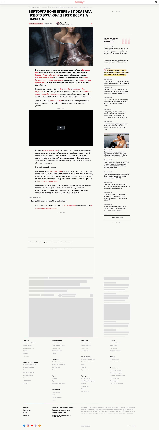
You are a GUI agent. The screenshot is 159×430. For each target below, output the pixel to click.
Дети (53, 400)
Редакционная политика (61, 410)
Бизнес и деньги (85, 342)
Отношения (56, 389)
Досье (25, 350)
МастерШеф (113, 348)
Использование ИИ (59, 412)
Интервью (26, 356)
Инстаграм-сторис (50, 150)
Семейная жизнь (57, 397)
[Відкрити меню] (3, 2)
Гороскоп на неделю (116, 373)
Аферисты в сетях (115, 350)
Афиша (112, 357)
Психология (84, 348)
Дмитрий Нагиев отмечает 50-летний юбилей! (49, 201)
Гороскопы (114, 368)
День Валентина (86, 378)
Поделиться (91, 23)
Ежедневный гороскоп (116, 383)
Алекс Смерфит (66, 242)
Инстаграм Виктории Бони (47, 181)
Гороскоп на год (114, 378)
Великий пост (85, 386)
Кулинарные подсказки (59, 383)
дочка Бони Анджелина (51, 94)
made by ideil (131, 426)
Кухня (54, 376)
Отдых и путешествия (87, 362)
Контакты (27, 410)
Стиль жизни (85, 357)
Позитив (83, 367)
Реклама (26, 415)
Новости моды (56, 342)
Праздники (85, 376)
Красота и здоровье (30, 362)
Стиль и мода (57, 340)
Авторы (26, 407)
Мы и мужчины (56, 392)
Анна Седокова (70, 206)
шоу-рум (55, 242)
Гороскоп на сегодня (116, 370)
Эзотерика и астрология (88, 359)
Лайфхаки (55, 370)
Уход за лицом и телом (30, 364)
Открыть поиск (156, 2)
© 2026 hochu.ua (85, 426)
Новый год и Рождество (88, 381)
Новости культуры (115, 362)
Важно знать (84, 350)
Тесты (83, 364)
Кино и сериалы (114, 359)
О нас (25, 412)
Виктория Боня (34, 242)
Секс (53, 394)
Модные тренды (57, 350)
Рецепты (54, 378)
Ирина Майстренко (66, 23)
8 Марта (83, 383)
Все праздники (85, 391)
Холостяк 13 (113, 345)
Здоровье (26, 377)
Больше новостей (117, 217)
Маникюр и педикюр (29, 372)
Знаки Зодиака (114, 381)
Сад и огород (56, 367)
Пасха (83, 389)
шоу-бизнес (46, 242)
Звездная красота (28, 348)
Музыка (25, 353)
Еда (53, 381)
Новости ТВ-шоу (115, 342)
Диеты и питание (28, 375)
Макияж (25, 370)
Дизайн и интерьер (57, 362)
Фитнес (25, 383)
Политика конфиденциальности (63, 407)
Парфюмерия (27, 380)
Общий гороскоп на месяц (117, 375)
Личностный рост (86, 345)
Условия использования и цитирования (61, 415)
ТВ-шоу (113, 340)
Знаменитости (27, 345)
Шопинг (54, 353)
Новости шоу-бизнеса (36, 23)
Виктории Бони (56, 101)
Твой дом (55, 359)
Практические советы (58, 345)
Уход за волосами (28, 367)
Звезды (26, 340)
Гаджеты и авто (85, 370)
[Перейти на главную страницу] (79, 2)
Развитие (84, 340)
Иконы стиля (56, 348)
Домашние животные (58, 364)
